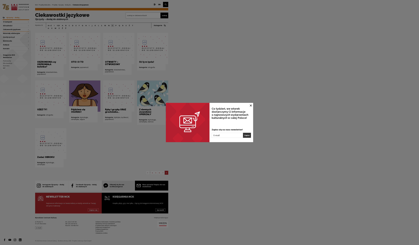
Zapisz (247, 135)
